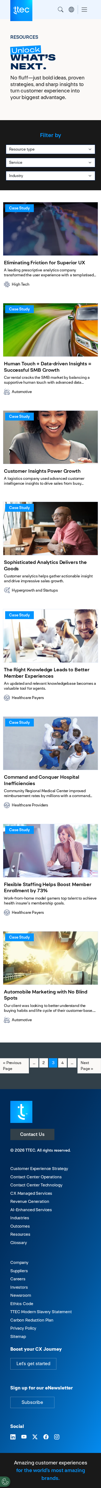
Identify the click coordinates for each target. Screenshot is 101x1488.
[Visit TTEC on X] (35, 1437)
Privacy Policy (23, 1328)
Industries (19, 1218)
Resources (20, 1234)
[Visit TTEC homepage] (21, 1111)
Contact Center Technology (36, 1185)
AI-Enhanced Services (31, 1209)
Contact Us (32, 1134)
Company (19, 1262)
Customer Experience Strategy (39, 1168)
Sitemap (18, 1336)
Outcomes (20, 1226)
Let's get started (33, 1364)
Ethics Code (21, 1303)
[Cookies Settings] (5, 1481)
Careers (17, 1279)
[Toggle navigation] (84, 9)
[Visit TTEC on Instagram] (56, 1437)
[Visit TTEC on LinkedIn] (12, 1437)
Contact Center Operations (36, 1177)
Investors (19, 1287)
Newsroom (20, 1295)
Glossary (18, 1242)
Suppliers (19, 1270)
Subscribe (32, 1402)
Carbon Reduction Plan (31, 1320)
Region (71, 9)
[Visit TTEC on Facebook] (46, 1437)
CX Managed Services (31, 1193)
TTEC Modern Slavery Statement (41, 1311)
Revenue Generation (29, 1201)
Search (60, 9)
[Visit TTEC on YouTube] (23, 1437)
